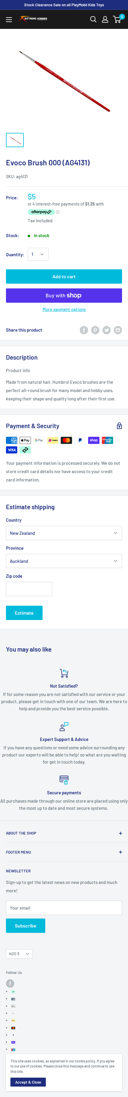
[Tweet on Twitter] (106, 329)
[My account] (105, 19)
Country (13, 520)
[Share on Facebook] (84, 329)
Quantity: (15, 254)
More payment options (64, 309)
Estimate (24, 613)
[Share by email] (118, 329)
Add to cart (64, 276)
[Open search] (93, 19)
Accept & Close (28, 1082)
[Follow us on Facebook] (10, 983)
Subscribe (25, 925)
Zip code (14, 576)
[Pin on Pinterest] (95, 329)
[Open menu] (9, 19)
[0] (117, 19)
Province (15, 548)
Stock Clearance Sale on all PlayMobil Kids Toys (64, 4)
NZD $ (14, 953)
